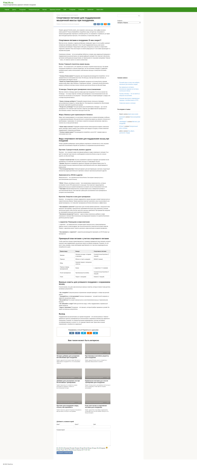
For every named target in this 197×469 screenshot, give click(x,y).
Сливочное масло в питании (127, 103)
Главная (7, 9)
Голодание (72, 9)
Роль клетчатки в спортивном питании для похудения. (96, 406)
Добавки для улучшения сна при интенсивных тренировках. (68, 381)
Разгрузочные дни (34, 9)
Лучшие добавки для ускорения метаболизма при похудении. (68, 356)
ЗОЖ (64, 9)
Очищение (81, 9)
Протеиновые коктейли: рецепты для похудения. (97, 356)
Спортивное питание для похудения (70, 24)
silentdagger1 (123, 121)
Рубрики (119, 20)
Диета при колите (133, 114)
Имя (58, 424)
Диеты (14, 9)
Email (77, 424)
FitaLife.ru (8, 2)
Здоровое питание (55, 9)
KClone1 (121, 126)
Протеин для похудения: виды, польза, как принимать (68, 406)
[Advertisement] (128, 49)
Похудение (22, 9)
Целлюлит (90, 9)
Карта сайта (99, 9)
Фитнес (44, 9)
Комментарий (61, 430)
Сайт (94, 424)
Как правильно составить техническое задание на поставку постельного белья (129, 89)
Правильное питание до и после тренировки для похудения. (96, 381)
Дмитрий (122, 117)
